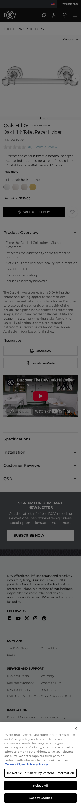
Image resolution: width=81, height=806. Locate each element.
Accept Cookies (40, 798)
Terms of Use (15, 764)
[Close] (76, 728)
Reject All (40, 785)
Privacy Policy (37, 764)
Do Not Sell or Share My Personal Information (40, 773)
